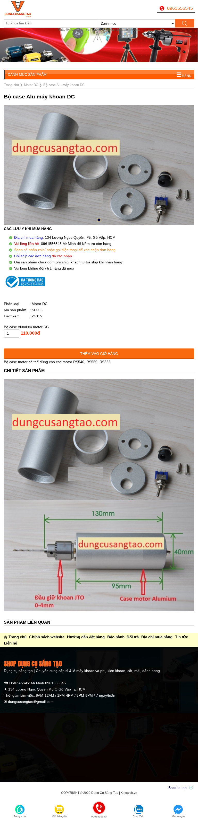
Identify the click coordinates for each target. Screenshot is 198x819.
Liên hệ (10, 643)
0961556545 (180, 8)
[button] (99, 220)
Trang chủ (18, 637)
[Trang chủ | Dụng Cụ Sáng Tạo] (37, 9)
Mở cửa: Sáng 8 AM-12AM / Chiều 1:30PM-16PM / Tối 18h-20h (73, 66)
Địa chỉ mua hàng (156, 637)
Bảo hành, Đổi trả (123, 637)
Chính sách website (46, 637)
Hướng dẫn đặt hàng (86, 637)
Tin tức (181, 637)
